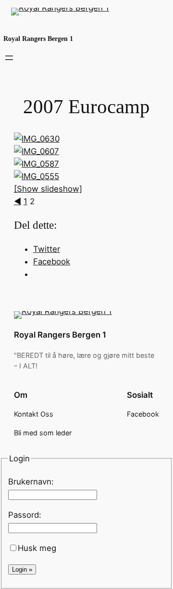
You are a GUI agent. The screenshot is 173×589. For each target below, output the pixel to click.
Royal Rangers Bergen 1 (38, 38)
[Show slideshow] (48, 189)
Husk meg (37, 548)
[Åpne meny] (9, 58)
